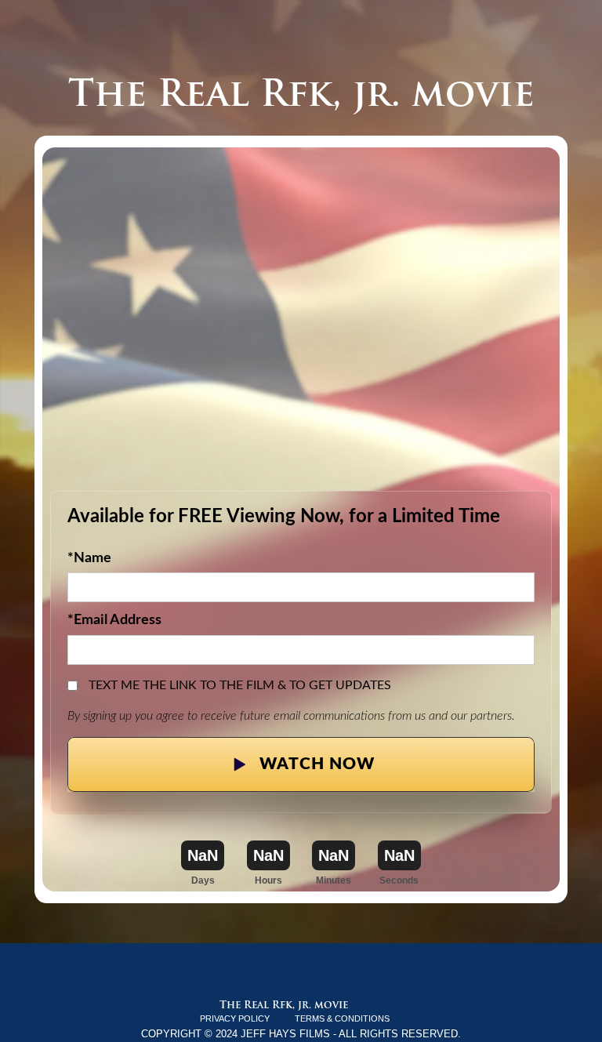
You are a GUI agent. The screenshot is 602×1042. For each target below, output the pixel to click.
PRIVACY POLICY (235, 1018)
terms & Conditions (342, 1018)
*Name (89, 558)
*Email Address (114, 619)
